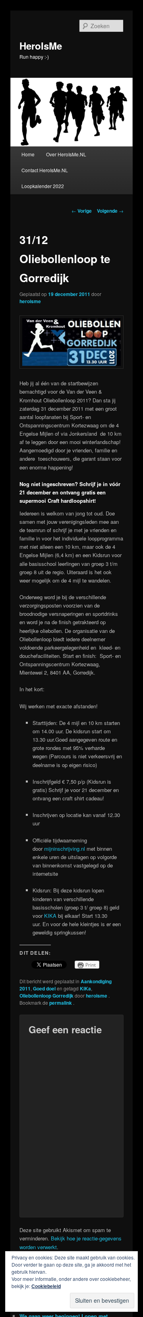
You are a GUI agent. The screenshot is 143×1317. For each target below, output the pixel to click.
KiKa (85, 988)
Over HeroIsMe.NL (66, 154)
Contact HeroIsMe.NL (44, 170)
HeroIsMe (40, 45)
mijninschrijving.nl (64, 848)
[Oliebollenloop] (71, 366)
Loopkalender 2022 (42, 186)
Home (28, 154)
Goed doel (44, 988)
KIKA (50, 915)
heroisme (30, 301)
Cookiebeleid (46, 1286)
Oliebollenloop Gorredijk (46, 995)
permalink (61, 1002)
